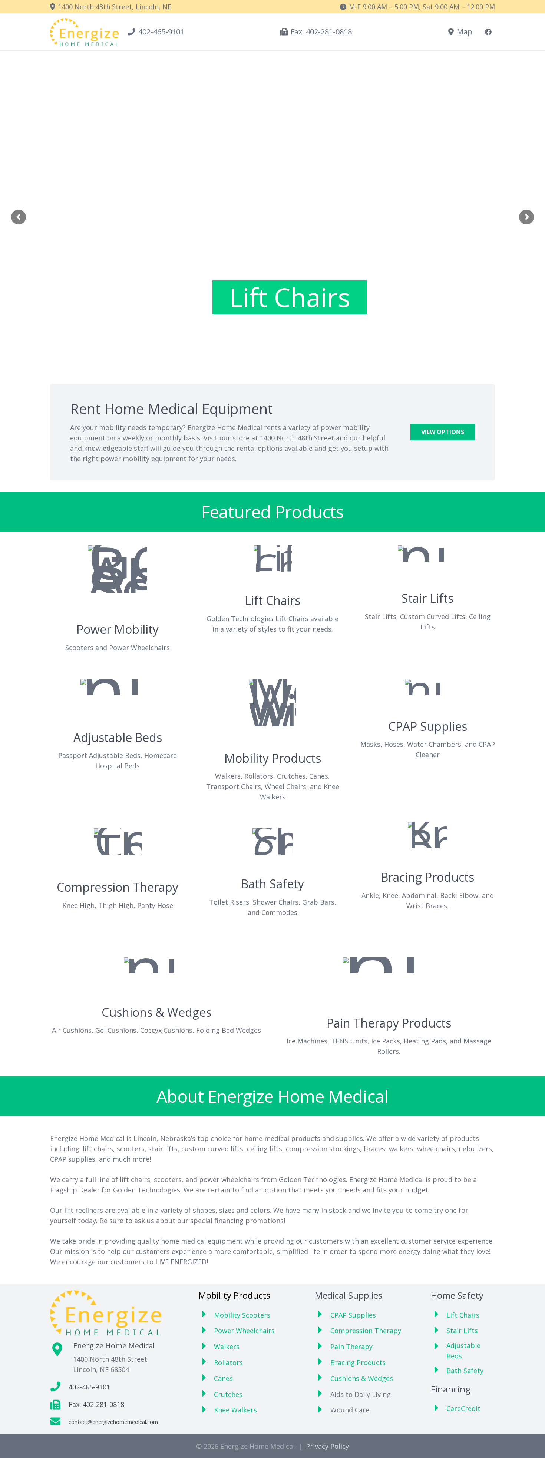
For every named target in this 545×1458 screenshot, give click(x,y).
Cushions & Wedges (361, 1378)
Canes (223, 1378)
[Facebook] (488, 32)
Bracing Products (358, 1362)
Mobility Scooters (242, 1315)
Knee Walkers (235, 1409)
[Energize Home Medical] (84, 32)
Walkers (227, 1346)
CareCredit (463, 1408)
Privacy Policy (327, 1446)
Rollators (228, 1362)
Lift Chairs (289, 297)
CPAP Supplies (353, 1315)
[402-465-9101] (59, 1387)
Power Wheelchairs (244, 1330)
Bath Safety (464, 1370)
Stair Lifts (462, 1330)
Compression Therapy (365, 1330)
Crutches (228, 1394)
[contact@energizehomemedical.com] (59, 1422)
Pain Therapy (351, 1346)
